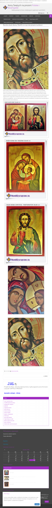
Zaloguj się (41, 13)
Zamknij (37, 504)
